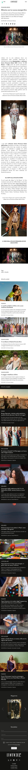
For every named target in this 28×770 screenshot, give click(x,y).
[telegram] (15, 24)
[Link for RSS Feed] (19, 760)
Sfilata (6, 272)
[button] (25, 119)
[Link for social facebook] (11, 760)
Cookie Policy (14, 767)
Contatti (14, 763)
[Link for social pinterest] (16, 760)
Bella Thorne (4, 185)
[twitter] (11, 24)
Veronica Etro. (16, 61)
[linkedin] (8, 24)
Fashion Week (5, 7)
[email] (2, 24)
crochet (18, 148)
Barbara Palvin (23, 183)
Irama (15, 185)
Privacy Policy (17, 744)
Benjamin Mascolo (22, 185)
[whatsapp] (13, 24)
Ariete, (17, 183)
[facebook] (4, 24)
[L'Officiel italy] (14, 2)
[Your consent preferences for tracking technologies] (2, 2)
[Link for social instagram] (13, 760)
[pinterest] (6, 24)
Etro (8, 64)
